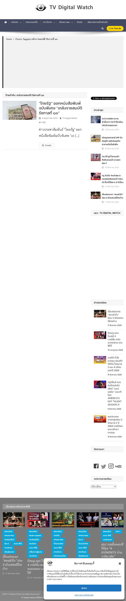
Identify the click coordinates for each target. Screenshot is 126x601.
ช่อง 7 (118, 531)
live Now (114, 28)
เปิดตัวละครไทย (60, 556)
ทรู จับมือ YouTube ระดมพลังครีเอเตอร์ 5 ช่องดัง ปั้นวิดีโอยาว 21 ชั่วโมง (112, 179)
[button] (119, 563)
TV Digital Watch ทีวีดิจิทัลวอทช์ (34, 597)
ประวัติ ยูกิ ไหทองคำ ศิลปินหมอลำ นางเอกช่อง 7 (111, 160)
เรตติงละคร (107, 539)
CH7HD (56, 535)
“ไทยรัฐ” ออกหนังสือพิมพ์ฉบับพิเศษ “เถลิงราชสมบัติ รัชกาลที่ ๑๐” (60, 108)
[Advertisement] (63, 64)
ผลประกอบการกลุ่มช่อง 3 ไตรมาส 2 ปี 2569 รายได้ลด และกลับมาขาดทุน (115, 424)
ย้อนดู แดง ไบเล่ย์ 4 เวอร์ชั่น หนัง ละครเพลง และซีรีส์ (115, 339)
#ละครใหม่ (8, 531)
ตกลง (84, 588)
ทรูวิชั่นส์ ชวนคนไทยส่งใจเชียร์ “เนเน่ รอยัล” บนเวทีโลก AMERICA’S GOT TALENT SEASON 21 (115, 393)
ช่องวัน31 (32, 543)
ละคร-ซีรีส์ (18, 543)
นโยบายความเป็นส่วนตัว (84, 595)
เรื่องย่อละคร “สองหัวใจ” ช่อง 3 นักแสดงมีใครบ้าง (112, 196)
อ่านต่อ (48, 145)
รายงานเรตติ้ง (32, 22)
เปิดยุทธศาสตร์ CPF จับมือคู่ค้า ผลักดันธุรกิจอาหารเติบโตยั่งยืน (112, 141)
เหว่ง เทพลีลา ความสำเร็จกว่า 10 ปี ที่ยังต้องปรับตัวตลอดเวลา (112, 122)
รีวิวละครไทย (58, 543)
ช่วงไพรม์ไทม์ (9, 539)
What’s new (64, 22)
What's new (9, 535)
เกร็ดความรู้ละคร (35, 552)
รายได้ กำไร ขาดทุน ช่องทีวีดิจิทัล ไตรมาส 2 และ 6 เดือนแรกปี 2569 (115, 364)
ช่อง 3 (6, 543)
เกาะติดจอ (47, 22)
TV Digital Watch (70, 118)
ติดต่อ (79, 22)
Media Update (35, 535)
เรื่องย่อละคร (9, 552)
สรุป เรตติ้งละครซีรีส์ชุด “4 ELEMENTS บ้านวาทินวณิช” (112, 551)
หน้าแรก (14, 22)
